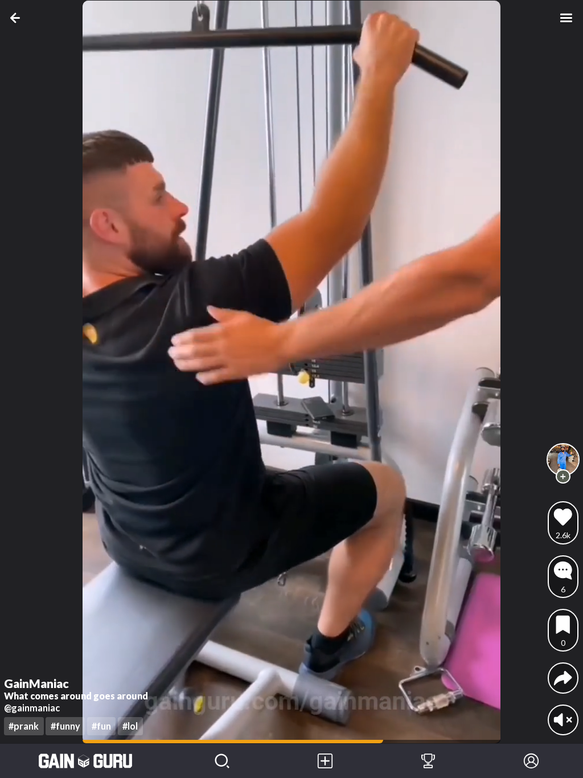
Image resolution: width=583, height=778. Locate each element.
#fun (101, 725)
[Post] (325, 761)
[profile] (563, 460)
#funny (65, 725)
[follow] (563, 476)
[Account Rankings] (428, 761)
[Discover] (222, 761)
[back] (17, 18)
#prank (24, 725)
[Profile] (531, 761)
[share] (563, 677)
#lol (130, 725)
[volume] (563, 720)
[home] (85, 761)
